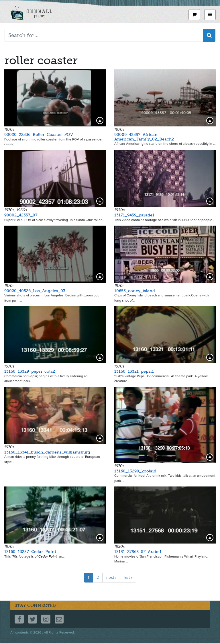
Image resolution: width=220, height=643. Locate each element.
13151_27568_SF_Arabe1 (138, 551)
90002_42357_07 (21, 215)
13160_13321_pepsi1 (134, 371)
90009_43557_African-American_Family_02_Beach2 (144, 136)
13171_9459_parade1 (134, 215)
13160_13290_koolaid (135, 471)
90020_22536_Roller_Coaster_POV (38, 134)
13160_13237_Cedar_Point (30, 551)
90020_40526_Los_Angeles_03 (34, 290)
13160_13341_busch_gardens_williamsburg (47, 452)
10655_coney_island (134, 290)
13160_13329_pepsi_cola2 (29, 371)
